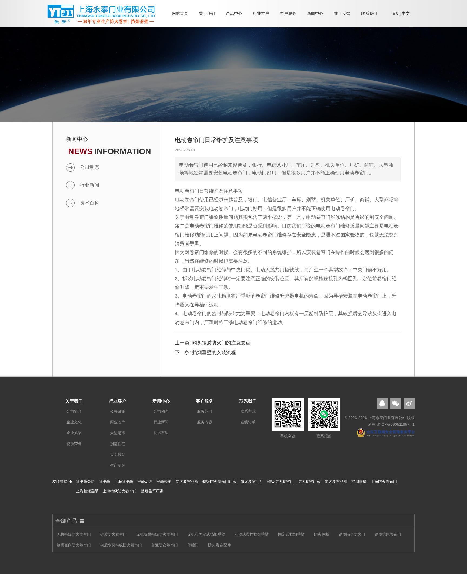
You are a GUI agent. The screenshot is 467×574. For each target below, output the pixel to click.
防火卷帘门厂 (252, 481)
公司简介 (74, 411)
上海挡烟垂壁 (87, 491)
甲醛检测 (164, 481)
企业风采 (74, 433)
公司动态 (89, 167)
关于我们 (207, 13)
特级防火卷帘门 (280, 481)
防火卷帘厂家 (309, 481)
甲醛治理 (144, 481)
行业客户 (261, 13)
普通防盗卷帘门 (164, 545)
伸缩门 (193, 545)
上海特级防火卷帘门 (120, 491)
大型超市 (117, 433)
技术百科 (89, 203)
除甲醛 (104, 481)
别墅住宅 (117, 443)
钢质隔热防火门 (352, 534)
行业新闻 (89, 185)
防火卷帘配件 (219, 545)
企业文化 (74, 422)
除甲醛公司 (85, 481)
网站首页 (180, 13)
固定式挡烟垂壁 (291, 534)
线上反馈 (342, 13)
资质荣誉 (74, 443)
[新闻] (233, 60)
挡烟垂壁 (358, 481)
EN (395, 13)
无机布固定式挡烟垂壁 (206, 534)
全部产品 (66, 521)
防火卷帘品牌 (187, 481)
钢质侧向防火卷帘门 (74, 545)
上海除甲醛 (123, 481)
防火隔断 (321, 534)
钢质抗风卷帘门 (388, 534)
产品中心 (234, 13)
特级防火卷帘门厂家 (219, 481)
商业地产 (117, 422)
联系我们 (369, 13)
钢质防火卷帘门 (113, 534)
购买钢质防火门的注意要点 (221, 342)
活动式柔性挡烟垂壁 (252, 534)
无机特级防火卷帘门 (74, 534)
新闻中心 (315, 13)
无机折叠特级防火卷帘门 (157, 534)
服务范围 (204, 411)
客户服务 (288, 13)
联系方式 (248, 411)
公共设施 (117, 411)
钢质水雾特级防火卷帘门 (121, 545)
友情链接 (60, 481)
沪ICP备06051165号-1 (396, 424)
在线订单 (248, 422)
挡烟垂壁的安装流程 (214, 352)
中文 (406, 13)
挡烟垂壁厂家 (152, 491)
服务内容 (204, 422)
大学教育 (117, 454)
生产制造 (117, 465)
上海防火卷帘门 (384, 481)
